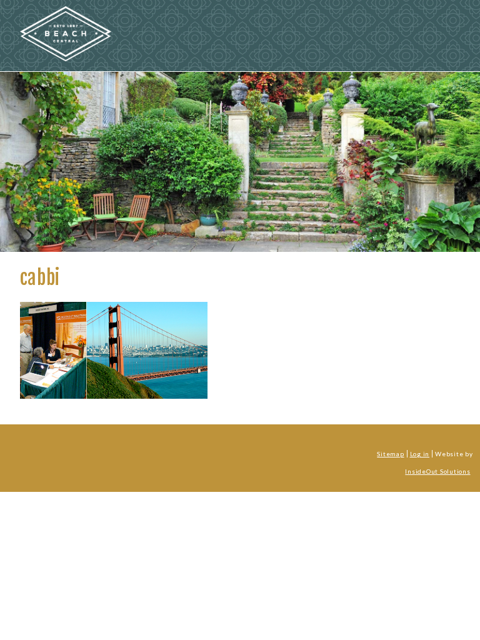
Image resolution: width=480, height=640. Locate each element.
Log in (419, 454)
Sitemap (390, 454)
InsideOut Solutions (437, 471)
